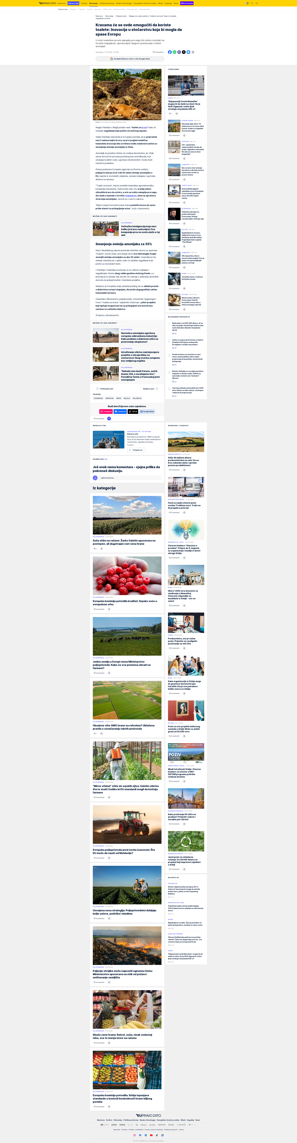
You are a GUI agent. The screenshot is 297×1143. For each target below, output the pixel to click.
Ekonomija (109, 16)
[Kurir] (114, 1124)
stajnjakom (131, 195)
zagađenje (98, 398)
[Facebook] (140, 1135)
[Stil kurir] (137, 1124)
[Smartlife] (161, 1124)
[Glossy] (144, 1124)
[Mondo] (105, 1124)
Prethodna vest (106, 389)
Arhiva (181, 1129)
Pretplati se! (137, 450)
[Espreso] (122, 1124)
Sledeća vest (148, 389)
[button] (158, 52)
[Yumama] (181, 1124)
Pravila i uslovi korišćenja (154, 1129)
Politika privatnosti (171, 1129)
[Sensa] (171, 1124)
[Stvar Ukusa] (192, 1124)
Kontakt (124, 1129)
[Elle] (130, 1124)
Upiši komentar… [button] (108, 478)
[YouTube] (151, 1135)
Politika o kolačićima (136, 1129)
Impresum (116, 1129)
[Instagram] (134, 1135)
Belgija (127, 398)
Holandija (137, 398)
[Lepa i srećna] (152, 1124)
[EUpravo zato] (47, 3)
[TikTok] (157, 1135)
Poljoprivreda (121, 16)
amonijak (109, 398)
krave (144, 127)
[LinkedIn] (145, 1135)
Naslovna (99, 16)
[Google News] (162, 1135)
